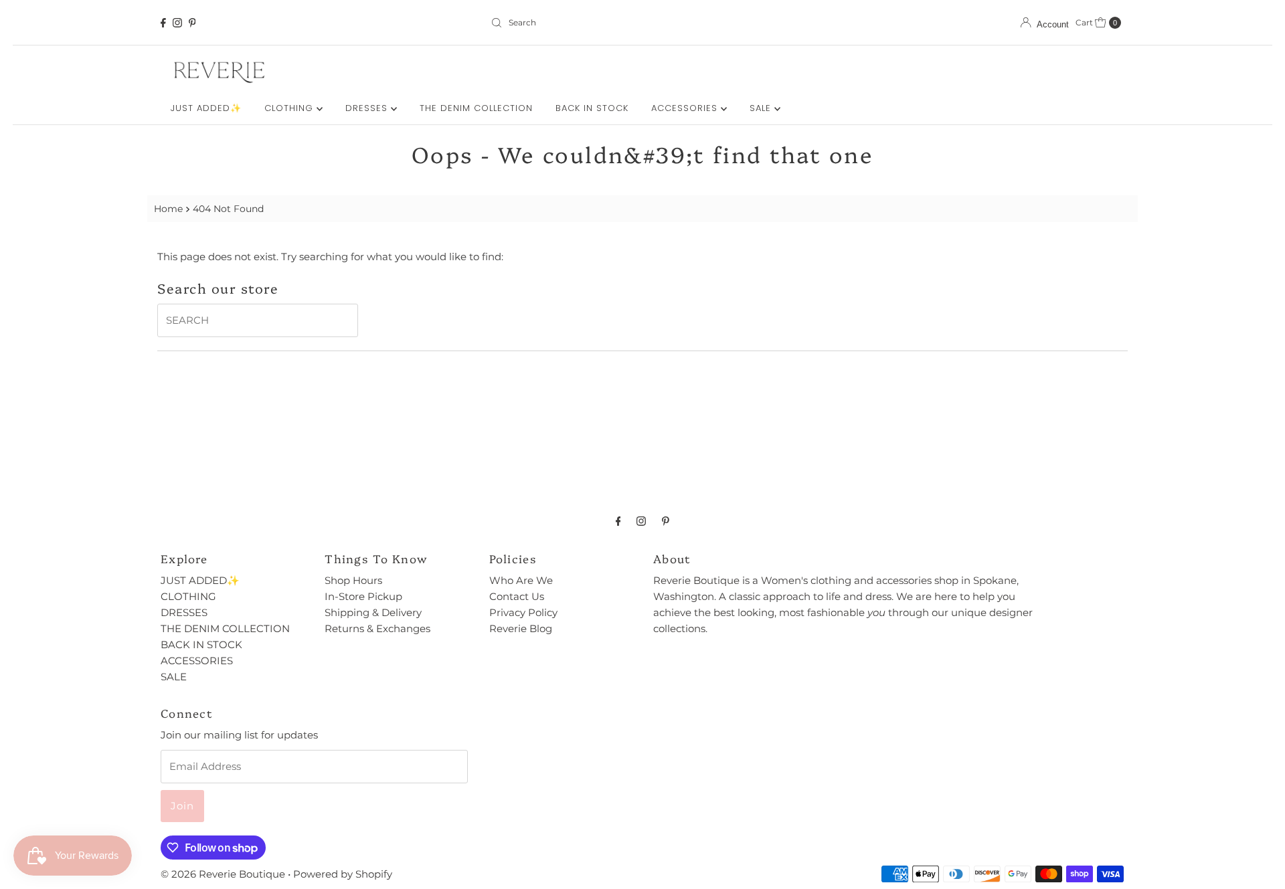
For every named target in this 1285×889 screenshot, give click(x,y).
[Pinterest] (192, 22)
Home (168, 208)
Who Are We (521, 580)
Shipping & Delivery (373, 612)
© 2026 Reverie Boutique (223, 874)
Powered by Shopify (342, 874)
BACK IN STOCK (591, 108)
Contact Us (516, 596)
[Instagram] (177, 22)
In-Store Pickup (363, 596)
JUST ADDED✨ (206, 108)
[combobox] (642, 22)
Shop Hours (353, 580)
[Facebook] (163, 22)
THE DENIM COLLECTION (476, 108)
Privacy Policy (523, 612)
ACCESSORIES (686, 108)
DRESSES (368, 108)
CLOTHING (290, 108)
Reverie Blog (520, 628)
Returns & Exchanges (377, 628)
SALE (762, 108)
